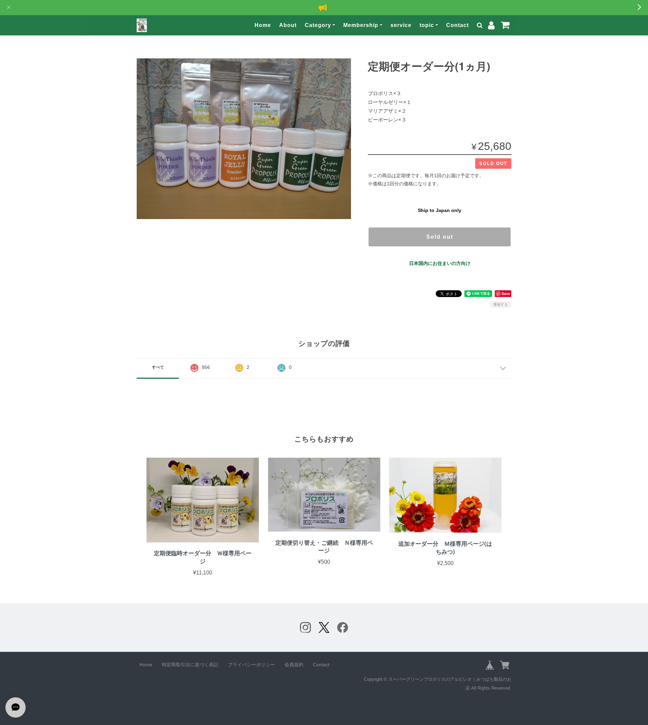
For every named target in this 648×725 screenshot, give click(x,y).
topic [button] (427, 25)
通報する (500, 304)
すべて (158, 367)
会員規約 (294, 664)
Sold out (439, 237)
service (400, 25)
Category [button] (318, 25)
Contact (457, 25)
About (288, 25)
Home (262, 25)
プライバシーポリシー (251, 664)
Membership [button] (360, 25)
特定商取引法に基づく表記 (190, 664)
